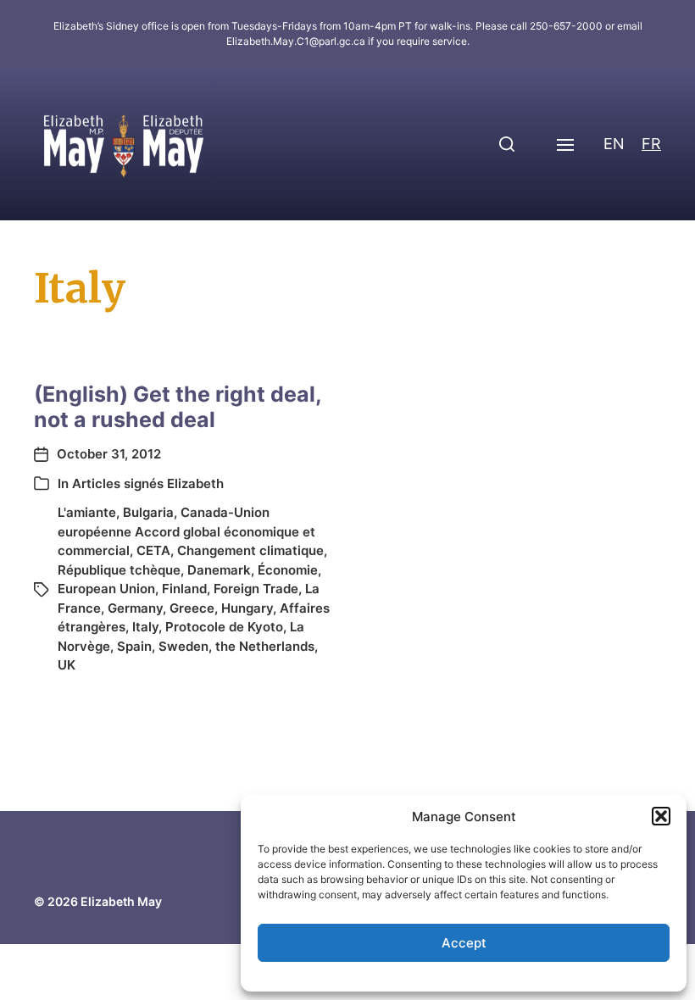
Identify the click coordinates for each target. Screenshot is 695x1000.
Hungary (247, 608)
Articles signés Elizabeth (148, 483)
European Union (106, 589)
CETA (153, 550)
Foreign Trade (256, 589)
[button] (661, 816)
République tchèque (119, 570)
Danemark (219, 570)
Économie (288, 570)
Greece (192, 608)
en (614, 144)
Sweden (183, 646)
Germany (135, 608)
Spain (134, 646)
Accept (464, 943)
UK (66, 665)
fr (651, 144)
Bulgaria (148, 512)
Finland (184, 589)
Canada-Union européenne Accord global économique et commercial (186, 531)
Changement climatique (250, 550)
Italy (145, 627)
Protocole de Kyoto (224, 627)
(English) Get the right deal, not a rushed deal (177, 406)
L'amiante (87, 512)
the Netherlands (264, 646)
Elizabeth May (121, 901)
